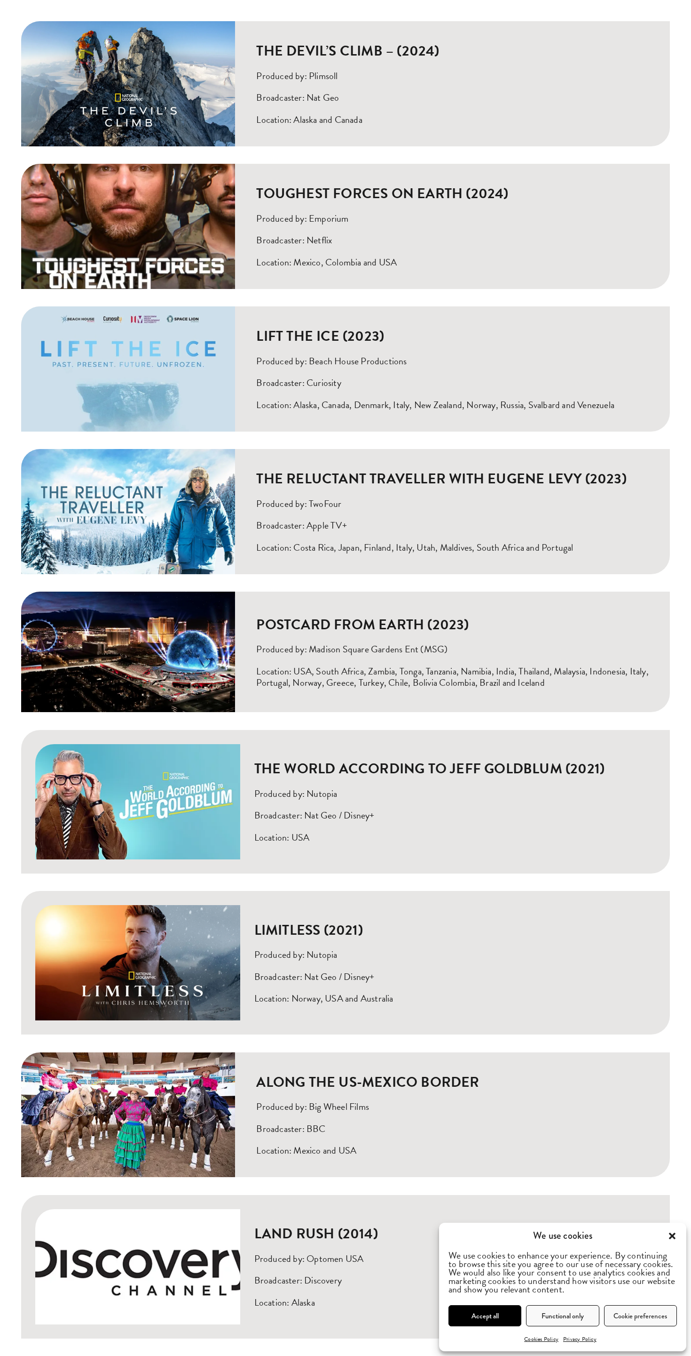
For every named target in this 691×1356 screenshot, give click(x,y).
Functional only (563, 1316)
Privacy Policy (580, 1339)
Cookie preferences (640, 1316)
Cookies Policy (541, 1339)
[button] (672, 1236)
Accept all (485, 1316)
